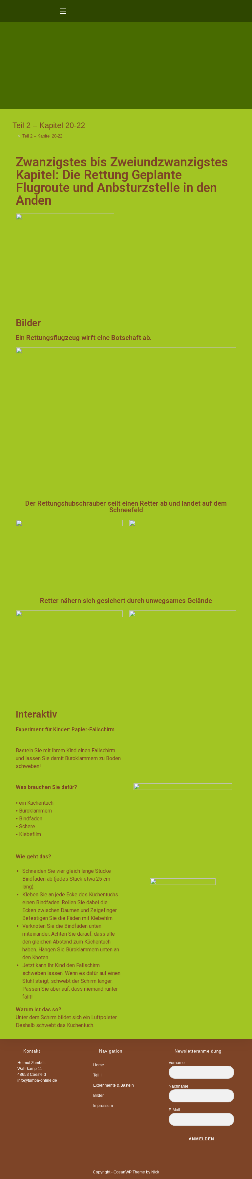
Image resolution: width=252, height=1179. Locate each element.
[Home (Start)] (14, 136)
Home (98, 1065)
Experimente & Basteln (113, 1085)
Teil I (97, 1075)
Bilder (98, 1095)
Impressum (103, 1105)
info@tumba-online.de (37, 1080)
